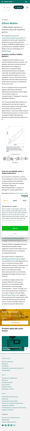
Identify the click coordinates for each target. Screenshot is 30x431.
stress (9, 295)
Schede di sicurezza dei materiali (12, 368)
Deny (15, 233)
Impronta (5, 399)
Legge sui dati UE (7, 410)
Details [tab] (15, 200)
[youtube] (3, 425)
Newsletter (5, 420)
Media (4, 375)
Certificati (5, 366)
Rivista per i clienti (8, 389)
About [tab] (24, 200)
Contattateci (15, 322)
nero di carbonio (19, 193)
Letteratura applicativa (9, 378)
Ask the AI (19, 7)
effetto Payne (6, 51)
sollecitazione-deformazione (11, 38)
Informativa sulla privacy (10, 397)
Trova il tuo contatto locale (11, 417)
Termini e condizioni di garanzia (12, 403)
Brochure (5, 380)
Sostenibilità (6, 370)
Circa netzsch (6, 358)
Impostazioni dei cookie (10, 401)
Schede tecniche (7, 382)
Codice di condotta (8, 405)
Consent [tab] (5, 200)
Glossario (5, 364)
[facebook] (11, 425)
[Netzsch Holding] (2, 2)
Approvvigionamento (9, 422)
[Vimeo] (6, 425)
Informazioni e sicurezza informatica (14, 407)
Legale (4, 393)
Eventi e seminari (7, 362)
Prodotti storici (7, 387)
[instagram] (14, 425)
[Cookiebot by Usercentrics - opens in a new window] (21, 196)
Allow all (15, 228)
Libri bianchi (6, 384)
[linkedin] (8, 425)
